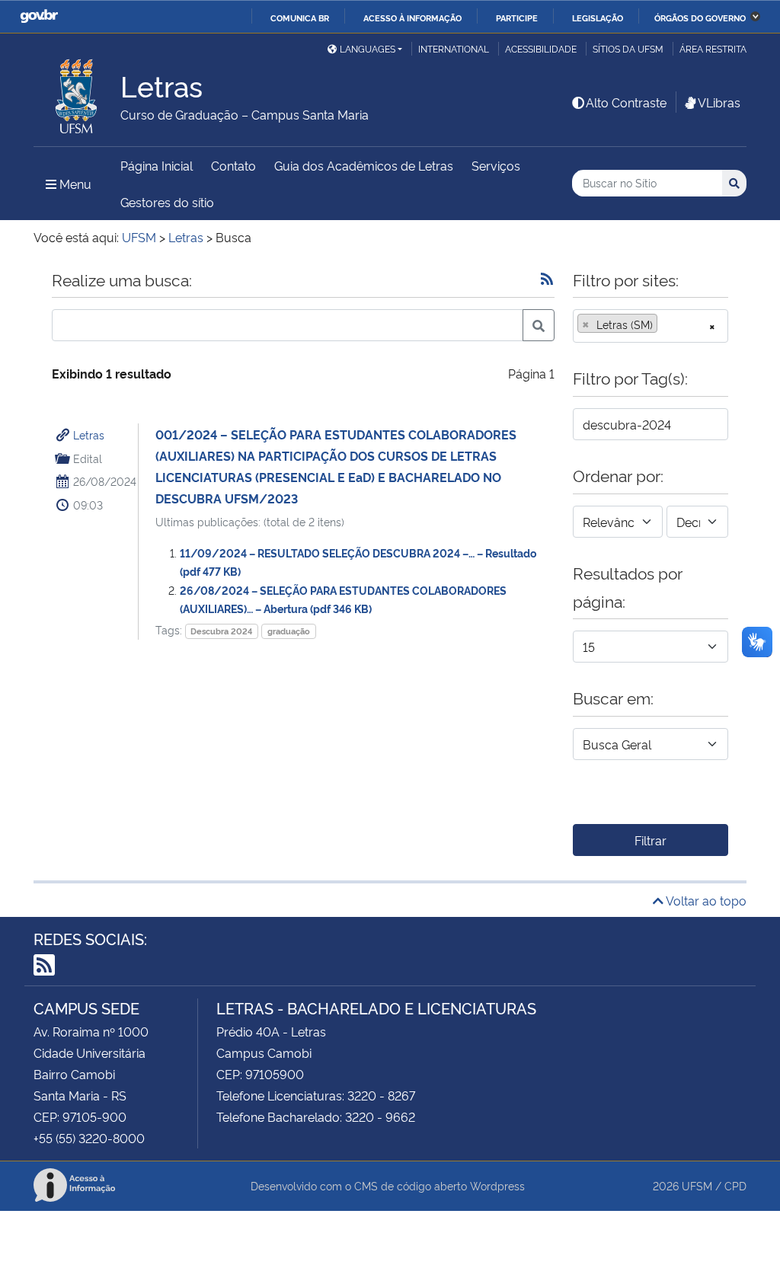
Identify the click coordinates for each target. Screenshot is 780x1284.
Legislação (597, 17)
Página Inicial (156, 165)
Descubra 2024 (221, 631)
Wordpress (497, 1185)
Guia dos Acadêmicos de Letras (363, 165)
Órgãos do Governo (700, 17)
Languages (367, 48)
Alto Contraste (626, 102)
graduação (288, 631)
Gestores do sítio (167, 201)
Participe (517, 17)
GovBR (39, 16)
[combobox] (650, 326)
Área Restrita (712, 48)
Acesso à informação (412, 17)
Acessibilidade (541, 48)
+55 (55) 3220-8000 (89, 1137)
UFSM (697, 1185)
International (453, 48)
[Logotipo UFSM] (77, 92)
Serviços (496, 165)
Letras (88, 434)
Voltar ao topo (704, 900)
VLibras (719, 102)
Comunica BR (299, 17)
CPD (735, 1185)
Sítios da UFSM (628, 48)
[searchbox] (665, 324)
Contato (233, 165)
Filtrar (651, 840)
